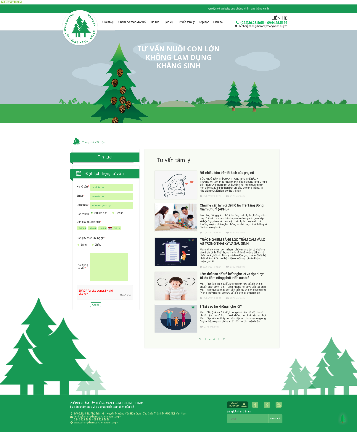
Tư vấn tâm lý (186, 22)
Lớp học (204, 22)
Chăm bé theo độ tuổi (132, 22)
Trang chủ (88, 142)
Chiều (98, 244)
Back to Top (343, 418)
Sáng (84, 244)
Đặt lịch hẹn (100, 212)
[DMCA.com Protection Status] (11, 3)
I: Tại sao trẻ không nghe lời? (221, 306)
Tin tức (154, 22)
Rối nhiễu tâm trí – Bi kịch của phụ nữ (227, 173)
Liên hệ (218, 22)
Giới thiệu (108, 22)
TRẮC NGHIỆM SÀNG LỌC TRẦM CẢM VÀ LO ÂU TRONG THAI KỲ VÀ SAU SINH (232, 241)
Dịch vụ (168, 22)
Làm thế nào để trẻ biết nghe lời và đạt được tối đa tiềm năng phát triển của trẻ (232, 276)
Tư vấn (119, 212)
